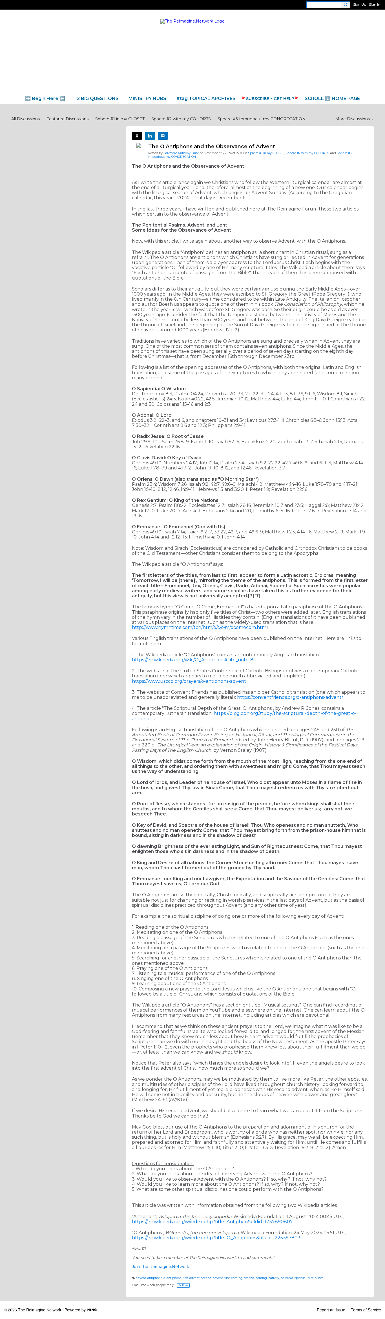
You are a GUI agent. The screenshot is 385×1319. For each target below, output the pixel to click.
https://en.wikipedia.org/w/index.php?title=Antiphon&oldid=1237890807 (212, 1221)
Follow (183, 1285)
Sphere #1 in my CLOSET (120, 118)
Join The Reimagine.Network (160, 1266)
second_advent (212, 1278)
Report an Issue (331, 1310)
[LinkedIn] (150, 136)
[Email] (163, 136)
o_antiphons (172, 1278)
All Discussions (25, 118)
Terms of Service (366, 1310)
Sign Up (359, 4)
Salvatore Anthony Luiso (181, 153)
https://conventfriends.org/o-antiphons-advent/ (290, 697)
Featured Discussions (67, 118)
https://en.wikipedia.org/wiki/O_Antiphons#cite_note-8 (192, 659)
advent (141, 1278)
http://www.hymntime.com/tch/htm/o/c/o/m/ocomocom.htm (199, 627)
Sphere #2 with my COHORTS (181, 118)
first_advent (191, 1278)
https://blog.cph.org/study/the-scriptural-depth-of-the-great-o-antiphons (244, 716)
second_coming (255, 1278)
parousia (287, 1278)
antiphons (154, 1278)
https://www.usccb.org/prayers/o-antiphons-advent (189, 681)
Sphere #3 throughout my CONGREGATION (262, 118)
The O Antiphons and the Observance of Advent (211, 146)
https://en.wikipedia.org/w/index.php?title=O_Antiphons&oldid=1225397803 (216, 1237)
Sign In (374, 4)
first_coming (233, 1278)
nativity (273, 1278)
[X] (137, 136)
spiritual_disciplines (309, 1278)
